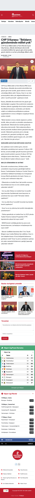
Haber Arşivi (23, 483)
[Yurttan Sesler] (17, 15)
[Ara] (33, 15)
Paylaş (5, 80)
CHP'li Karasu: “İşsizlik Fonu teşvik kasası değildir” (7, 297)
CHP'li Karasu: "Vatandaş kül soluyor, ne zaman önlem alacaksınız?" (25, 313)
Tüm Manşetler (24, 477)
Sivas (9, 36)
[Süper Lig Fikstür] (33, 393)
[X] (19, 464)
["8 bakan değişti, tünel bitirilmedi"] (9, 306)
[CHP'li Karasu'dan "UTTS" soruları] (26, 290)
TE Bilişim (21, 495)
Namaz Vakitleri (7, 473)
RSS (7, 490)
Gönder (5, 338)
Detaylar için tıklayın (17, 387)
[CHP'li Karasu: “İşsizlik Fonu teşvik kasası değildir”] (9, 290)
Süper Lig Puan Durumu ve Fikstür (9, 478)
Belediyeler (19, 21)
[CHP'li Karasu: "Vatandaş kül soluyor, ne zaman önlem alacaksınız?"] (26, 306)
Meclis (27, 21)
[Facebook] (16, 464)
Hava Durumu (23, 470)
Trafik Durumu (23, 473)
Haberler (3, 36)
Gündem (11, 21)
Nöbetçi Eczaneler (8, 470)
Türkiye (3, 21)
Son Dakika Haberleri (8, 483)
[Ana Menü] (2, 15)
